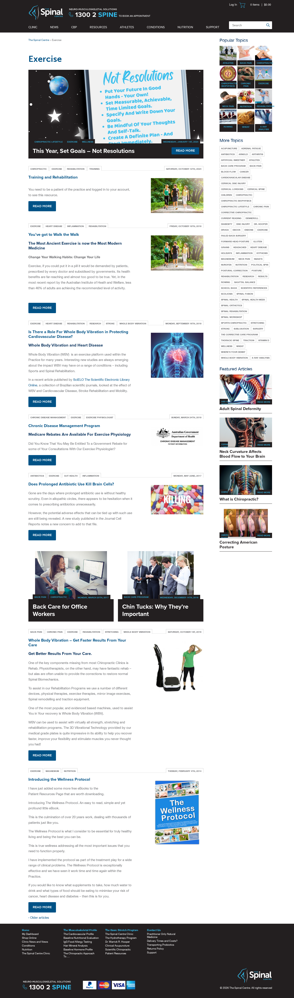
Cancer (244, 171)
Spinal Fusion (245, 293)
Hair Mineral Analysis (75, 945)
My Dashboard (30, 934)
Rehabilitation (75, 169)
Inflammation (75, 226)
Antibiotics (37, 475)
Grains (225, 247)
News (54, 27)
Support (212, 27)
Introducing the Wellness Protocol (59, 779)
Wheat (240, 346)
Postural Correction (234, 270)
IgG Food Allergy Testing (77, 941)
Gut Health (70, 475)
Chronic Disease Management (48, 417)
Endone (248, 230)
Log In (233, 4)
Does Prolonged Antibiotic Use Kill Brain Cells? (71, 484)
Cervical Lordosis (232, 189)
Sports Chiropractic (234, 323)
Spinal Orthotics (231, 305)
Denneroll (252, 218)
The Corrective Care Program (239, 334)
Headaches (239, 247)
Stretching (112, 632)
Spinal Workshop (231, 317)
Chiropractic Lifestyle (48, 141)
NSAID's (258, 259)
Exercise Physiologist (99, 417)
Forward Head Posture (235, 241)
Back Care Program (136, 597)
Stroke (110, 323)
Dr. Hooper (261, 224)
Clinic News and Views (35, 941)
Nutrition (185, 27)
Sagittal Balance (244, 282)
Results (262, 276)
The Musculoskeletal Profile (80, 930)
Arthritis (257, 154)
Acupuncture (229, 148)
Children (226, 195)
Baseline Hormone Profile (78, 949)
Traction (248, 340)
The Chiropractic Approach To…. (78, 955)
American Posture (227, 536)
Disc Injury (243, 224)
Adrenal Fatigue (251, 148)
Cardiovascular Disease (235, 177)
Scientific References (254, 288)
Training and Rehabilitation (53, 177)
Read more (42, 206)
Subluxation (241, 328)
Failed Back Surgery (233, 235)
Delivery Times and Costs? (162, 940)
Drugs (225, 230)
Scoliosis (226, 293)
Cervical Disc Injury (233, 183)
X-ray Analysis (260, 357)
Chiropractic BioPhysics (236, 200)
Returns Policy (155, 948)
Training (94, 169)
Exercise (72, 141)
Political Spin (259, 264)
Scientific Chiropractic (118, 949)
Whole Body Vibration (132, 323)
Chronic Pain (54, 632)
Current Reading (231, 218)
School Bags (229, 288)
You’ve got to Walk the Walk (53, 234)
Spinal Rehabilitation (234, 311)
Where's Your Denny (233, 352)
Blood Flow (228, 171)
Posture (257, 270)
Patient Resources (115, 953)
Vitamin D (263, 340)
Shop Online (29, 937)
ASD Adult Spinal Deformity (227, 404)
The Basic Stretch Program (121, 930)
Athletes (127, 27)
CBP (74, 27)
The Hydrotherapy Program (120, 937)
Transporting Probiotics (160, 944)
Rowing (225, 282)
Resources (98, 27)
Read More (263, 402)
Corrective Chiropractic (236, 212)
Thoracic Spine (230, 340)
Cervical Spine (256, 189)
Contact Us (154, 930)
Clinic (32, 27)
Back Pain (40, 597)
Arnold (243, 154)
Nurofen (226, 264)
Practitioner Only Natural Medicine (161, 936)
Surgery (258, 328)
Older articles (38, 917)
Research (95, 323)
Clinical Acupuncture (117, 945)
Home (25, 930)
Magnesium (52, 771)
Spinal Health (229, 299)
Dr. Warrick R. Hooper (117, 941)
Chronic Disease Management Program (64, 425)
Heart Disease (54, 226)
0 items (255, 4)
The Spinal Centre (38, 40)
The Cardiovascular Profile (78, 934)
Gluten (257, 241)
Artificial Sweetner (233, 160)
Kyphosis (262, 253)
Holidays (226, 253)
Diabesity (226, 224)
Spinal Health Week (253, 299)
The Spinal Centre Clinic (36, 953)
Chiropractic (38, 169)
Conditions (156, 27)
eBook (236, 230)
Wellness (87, 141)
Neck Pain (244, 259)
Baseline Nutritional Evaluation (81, 937)
